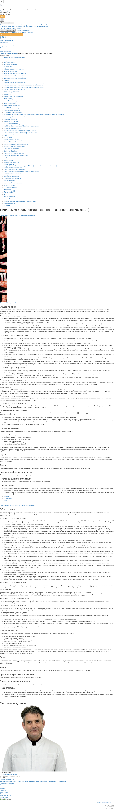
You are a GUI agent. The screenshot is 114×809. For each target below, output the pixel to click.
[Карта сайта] (3, 37)
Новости (2, 28)
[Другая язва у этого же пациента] (3, 248)
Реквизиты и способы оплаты (8, 785)
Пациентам (4, 23)
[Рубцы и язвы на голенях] (3, 277)
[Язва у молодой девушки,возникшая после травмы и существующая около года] (3, 291)
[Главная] (0, 37)
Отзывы (12, 28)
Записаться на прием (14, 25)
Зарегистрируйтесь (5, 11)
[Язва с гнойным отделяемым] (3, 284)
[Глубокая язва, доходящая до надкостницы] (3, 227)
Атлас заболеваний (47, 25)
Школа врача (12, 26)
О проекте (18, 28)
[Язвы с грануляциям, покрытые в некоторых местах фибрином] (3, 298)
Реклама (2, 788)
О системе (3, 790)
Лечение (17, 303)
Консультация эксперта (16, 34)
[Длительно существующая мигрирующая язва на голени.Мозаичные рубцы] (3, 241)
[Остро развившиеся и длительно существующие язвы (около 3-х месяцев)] (3, 269)
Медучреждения (25, 25)
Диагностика (4, 25)
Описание (3, 303)
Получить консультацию (23, 30)
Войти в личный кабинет (8, 30)
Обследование (10, 303)
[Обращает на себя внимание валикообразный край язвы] (3, 262)
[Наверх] (2, 1)
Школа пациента (58, 25)
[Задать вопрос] (2, 37)
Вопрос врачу (4, 34)
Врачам (11, 23)
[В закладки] (5, 37)
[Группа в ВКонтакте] (100, 802)
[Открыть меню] (0, 4)
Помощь (7, 28)
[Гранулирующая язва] (3, 234)
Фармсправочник (35, 25)
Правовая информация (7, 783)
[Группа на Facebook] (107, 802)
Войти (2, 16)
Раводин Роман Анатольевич (8, 774)
